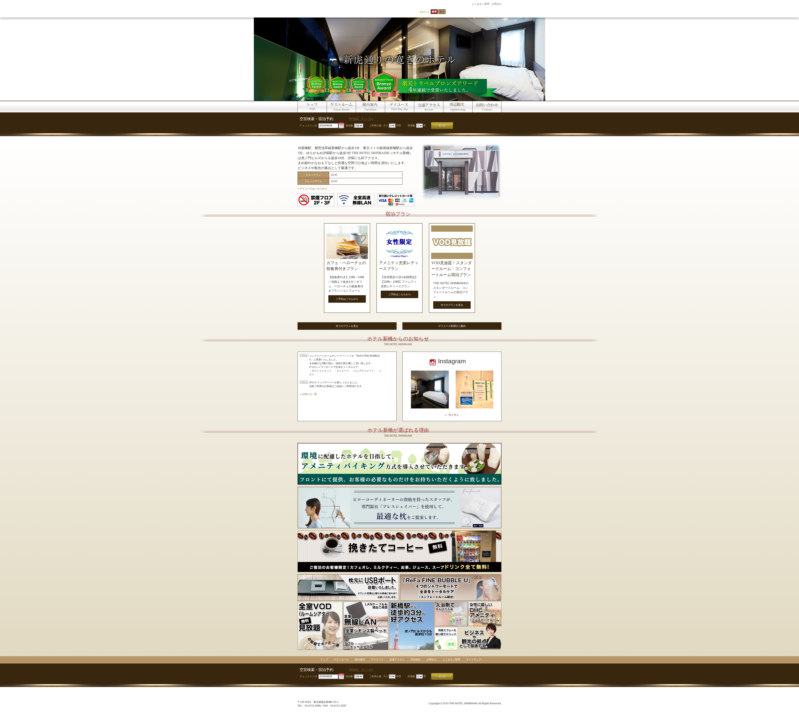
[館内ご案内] (370, 106)
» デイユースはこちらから (312, 188)
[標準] (434, 11)
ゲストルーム (341, 659)
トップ (324, 659)
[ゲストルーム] (341, 106)
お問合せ (496, 3)
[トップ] (312, 106)
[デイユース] (399, 106)
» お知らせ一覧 (308, 394)
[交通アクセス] (428, 106)
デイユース (377, 659)
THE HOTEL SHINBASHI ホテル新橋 (343, 8)
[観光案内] (457, 106)
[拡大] (441, 11)
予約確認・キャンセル (361, 118)
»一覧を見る (452, 414)
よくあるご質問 (480, 3)
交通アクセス (397, 659)
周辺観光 (416, 659)
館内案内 (360, 659)
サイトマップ (473, 659)
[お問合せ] (486, 106)
